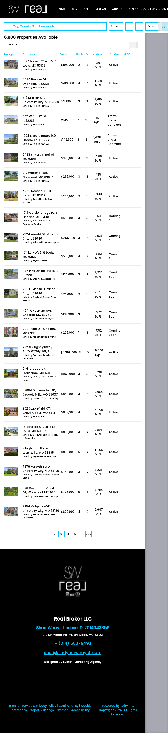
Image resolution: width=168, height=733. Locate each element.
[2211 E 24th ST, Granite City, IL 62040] (11, 294)
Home (61, 9)
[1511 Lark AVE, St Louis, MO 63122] (11, 256)
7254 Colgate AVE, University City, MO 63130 (41, 508)
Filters (152, 26)
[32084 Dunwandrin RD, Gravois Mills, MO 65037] (11, 394)
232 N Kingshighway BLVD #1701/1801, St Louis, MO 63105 (37, 351)
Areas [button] (101, 9)
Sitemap (62, 710)
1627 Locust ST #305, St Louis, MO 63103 (40, 63)
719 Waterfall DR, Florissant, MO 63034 (38, 175)
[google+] (73, 606)
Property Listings (41, 710)
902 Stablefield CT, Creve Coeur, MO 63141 (39, 410)
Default (11, 45)
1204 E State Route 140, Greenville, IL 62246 (39, 138)
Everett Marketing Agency (82, 662)
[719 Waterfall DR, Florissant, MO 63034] (11, 176)
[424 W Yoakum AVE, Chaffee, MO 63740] (11, 314)
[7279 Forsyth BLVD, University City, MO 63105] (11, 472)
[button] (27, 9)
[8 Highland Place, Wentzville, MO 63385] (11, 452)
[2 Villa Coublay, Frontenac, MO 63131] (11, 374)
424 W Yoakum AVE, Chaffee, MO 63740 (37, 313)
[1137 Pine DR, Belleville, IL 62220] (11, 274)
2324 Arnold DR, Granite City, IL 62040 (40, 236)
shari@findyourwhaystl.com (72, 652)
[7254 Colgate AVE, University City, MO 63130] (11, 512)
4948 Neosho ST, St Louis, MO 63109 (37, 193)
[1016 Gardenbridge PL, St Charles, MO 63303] (11, 218)
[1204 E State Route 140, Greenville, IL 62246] (11, 139)
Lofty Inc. (127, 706)
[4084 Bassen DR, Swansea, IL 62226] (11, 83)
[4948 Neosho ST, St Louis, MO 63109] (11, 196)
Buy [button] (75, 9)
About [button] (117, 9)
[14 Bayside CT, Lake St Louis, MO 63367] (11, 432)
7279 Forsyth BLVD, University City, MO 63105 (41, 469)
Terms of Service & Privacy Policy (31, 706)
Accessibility (80, 710)
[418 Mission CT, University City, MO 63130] (11, 101)
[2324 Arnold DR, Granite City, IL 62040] (11, 238)
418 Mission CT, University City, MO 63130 (41, 100)
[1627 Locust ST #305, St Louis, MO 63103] (11, 65)
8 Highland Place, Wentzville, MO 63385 (38, 450)
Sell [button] (87, 9)
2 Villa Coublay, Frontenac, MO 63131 (38, 371)
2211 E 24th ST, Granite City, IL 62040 (39, 291)
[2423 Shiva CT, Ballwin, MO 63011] (11, 158)
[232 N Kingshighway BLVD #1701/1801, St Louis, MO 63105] (11, 352)
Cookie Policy (68, 706)
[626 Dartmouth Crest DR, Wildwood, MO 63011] (11, 492)
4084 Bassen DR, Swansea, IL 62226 (36, 81)
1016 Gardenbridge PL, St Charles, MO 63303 (40, 215)
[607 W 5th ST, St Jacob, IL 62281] (11, 120)
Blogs (133, 9)
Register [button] (148, 9)
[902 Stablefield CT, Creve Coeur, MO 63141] (11, 412)
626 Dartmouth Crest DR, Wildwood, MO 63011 (40, 490)
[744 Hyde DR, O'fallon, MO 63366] (11, 332)
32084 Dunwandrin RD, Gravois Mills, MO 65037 (40, 392)
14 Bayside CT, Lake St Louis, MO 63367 (39, 429)
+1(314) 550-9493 (72, 643)
